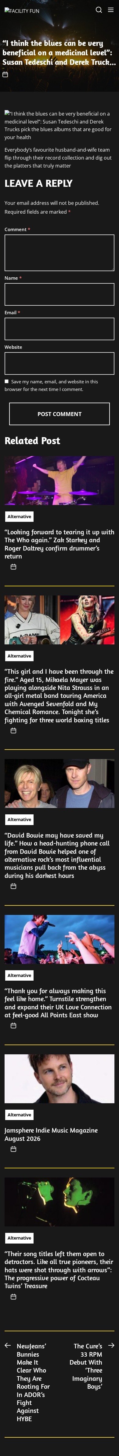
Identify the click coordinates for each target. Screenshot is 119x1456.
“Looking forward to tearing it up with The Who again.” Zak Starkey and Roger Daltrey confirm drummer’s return (59, 544)
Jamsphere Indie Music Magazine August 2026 (51, 1134)
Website (13, 347)
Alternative (19, 516)
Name (13, 278)
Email (12, 312)
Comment (17, 229)
